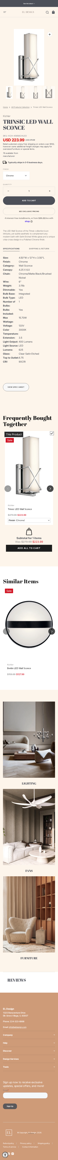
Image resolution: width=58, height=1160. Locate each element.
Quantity (7, 184)
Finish (6, 169)
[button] (4, 12)
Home (5, 107)
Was (23, 541)
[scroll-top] (51, 1145)
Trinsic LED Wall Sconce (20, 509)
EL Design (32, 1132)
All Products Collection (20, 107)
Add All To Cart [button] (29, 548)
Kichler (11, 505)
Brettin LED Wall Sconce (19, 668)
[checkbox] (52, 433)
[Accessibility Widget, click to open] (5, 1155)
